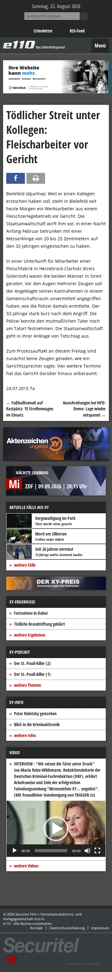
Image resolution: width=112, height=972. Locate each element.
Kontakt (36, 928)
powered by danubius (83, 963)
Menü (100, 45)
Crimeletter (43, 31)
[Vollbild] (97, 850)
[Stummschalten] (87, 850)
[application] (56, 829)
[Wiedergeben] (15, 850)
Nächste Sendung (32, 473)
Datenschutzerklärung (67, 928)
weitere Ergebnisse (29, 635)
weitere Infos (25, 735)
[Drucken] (35, 178)
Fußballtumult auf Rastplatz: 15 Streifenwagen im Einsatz (29, 409)
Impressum (100, 928)
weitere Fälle (24, 565)
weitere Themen (27, 685)
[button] (56, 828)
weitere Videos (26, 866)
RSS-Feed (77, 31)
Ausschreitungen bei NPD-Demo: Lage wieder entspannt (84, 409)
